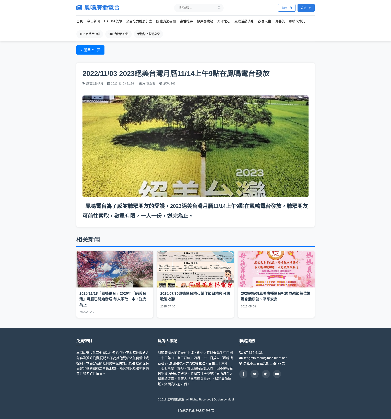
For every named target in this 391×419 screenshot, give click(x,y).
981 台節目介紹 (119, 34)
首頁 (79, 21)
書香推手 (186, 21)
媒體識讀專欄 (166, 21)
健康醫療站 (205, 21)
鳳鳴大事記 (297, 21)
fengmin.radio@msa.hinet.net (265, 358)
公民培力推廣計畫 (139, 21)
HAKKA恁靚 (113, 21)
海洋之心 (223, 21)
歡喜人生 (264, 21)
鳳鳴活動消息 (244, 21)
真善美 (280, 21)
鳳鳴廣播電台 (102, 7)
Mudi (230, 399)
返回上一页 (91, 50)
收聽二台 (306, 8)
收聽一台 (286, 8)
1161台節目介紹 (90, 34)
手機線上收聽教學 (148, 34)
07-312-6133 (255, 352)
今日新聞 (93, 21)
